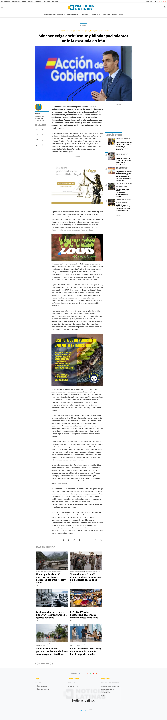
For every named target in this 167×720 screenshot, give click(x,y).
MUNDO (83, 25)
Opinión (30, 1)
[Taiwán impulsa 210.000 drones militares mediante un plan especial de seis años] (86, 560)
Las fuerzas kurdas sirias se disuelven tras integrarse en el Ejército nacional (51, 614)
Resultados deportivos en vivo (111, 683)
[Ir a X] (157, 1)
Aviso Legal (38, 683)
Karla (37, 585)
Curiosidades (15, 1)
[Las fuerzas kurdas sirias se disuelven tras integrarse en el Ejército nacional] (52, 598)
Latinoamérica (105, 692)
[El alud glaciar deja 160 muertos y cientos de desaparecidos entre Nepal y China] (52, 560)
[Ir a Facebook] (79, 673)
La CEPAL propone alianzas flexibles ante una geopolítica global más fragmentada (123, 207)
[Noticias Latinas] (81, 7)
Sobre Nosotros (73, 686)
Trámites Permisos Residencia (110, 686)
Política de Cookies (41, 686)
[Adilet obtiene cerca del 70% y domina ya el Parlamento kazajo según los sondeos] (86, 633)
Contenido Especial (107, 689)
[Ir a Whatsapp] (161, 1)
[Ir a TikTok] (155, 1)
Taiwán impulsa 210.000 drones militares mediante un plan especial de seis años (85, 577)
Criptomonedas (5, 1)
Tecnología (38, 1)
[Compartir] (37, 129)
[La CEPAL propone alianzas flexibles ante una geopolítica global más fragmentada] (111, 202)
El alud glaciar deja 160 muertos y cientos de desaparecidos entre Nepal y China (50, 578)
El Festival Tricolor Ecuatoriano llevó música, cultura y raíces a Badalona (84, 614)
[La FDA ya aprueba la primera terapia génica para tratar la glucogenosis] (111, 156)
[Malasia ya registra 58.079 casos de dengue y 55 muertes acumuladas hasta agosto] (111, 186)
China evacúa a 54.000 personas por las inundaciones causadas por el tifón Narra (52, 651)
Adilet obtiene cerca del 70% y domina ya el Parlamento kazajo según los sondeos (85, 651)
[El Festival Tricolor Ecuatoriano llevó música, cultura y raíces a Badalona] (86, 598)
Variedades (47, 1)
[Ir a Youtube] (163, 1)
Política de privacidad (42, 689)
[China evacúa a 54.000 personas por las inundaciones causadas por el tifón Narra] (52, 633)
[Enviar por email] (37, 145)
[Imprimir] (42, 145)
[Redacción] (38, 107)
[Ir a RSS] (165, 1)
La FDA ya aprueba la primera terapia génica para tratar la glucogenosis (123, 161)
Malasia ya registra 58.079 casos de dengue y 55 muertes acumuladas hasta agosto (124, 192)
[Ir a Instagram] (159, 1)
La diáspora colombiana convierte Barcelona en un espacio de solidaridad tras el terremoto (124, 146)
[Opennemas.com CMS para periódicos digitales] (83, 710)
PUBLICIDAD (71, 683)
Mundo (24, 1)
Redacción (38, 113)
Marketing (55, 1)
